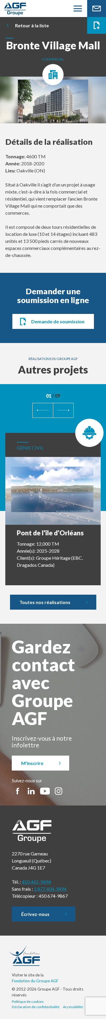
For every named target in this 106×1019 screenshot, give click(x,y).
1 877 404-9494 (50, 889)
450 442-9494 (36, 882)
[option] (53, 102)
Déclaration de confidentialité (35, 1007)
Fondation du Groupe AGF (35, 980)
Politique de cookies (28, 1001)
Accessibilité (73, 1007)
